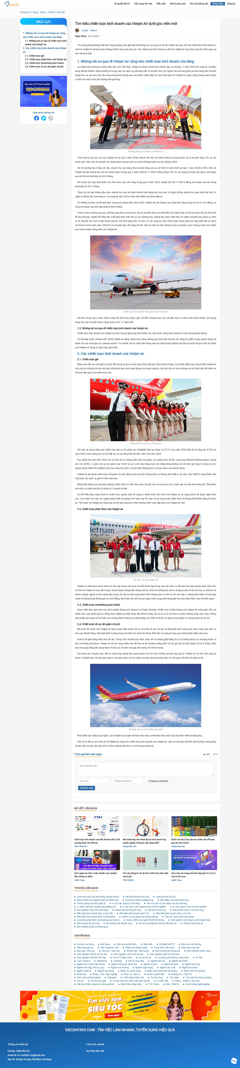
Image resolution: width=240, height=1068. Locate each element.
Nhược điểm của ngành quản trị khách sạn (98, 900)
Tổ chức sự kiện (98, 981)
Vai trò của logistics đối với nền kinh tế (157, 923)
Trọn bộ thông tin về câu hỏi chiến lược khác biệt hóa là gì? (145, 875)
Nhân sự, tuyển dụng (131, 971)
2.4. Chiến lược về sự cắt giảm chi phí (44, 66)
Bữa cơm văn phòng (191, 944)
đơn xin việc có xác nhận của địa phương (167, 903)
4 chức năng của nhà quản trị (91, 903)
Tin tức (80, 981)
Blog (35, 12)
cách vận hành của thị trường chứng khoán (98, 896)
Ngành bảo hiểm (180, 961)
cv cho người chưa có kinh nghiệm (190, 906)
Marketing (102, 961)
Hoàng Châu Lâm (129, 846)
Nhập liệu (81, 974)
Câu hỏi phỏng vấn (199, 3)
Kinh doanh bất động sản (167, 951)
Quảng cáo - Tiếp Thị (181, 974)
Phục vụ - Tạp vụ (132, 974)
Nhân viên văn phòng (194, 971)
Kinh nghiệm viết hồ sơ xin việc (92, 954)
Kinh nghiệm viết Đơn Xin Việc (91, 957)
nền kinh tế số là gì (157, 910)
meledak (117, 961)
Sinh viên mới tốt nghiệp (89, 977)
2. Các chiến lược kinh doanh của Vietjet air (44, 50)
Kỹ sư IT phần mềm (122, 957)
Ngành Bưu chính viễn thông (91, 964)
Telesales (111, 977)
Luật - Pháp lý (83, 961)
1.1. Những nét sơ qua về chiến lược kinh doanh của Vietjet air (46, 42)
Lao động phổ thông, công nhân (173, 957)
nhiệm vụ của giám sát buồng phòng (140, 916)
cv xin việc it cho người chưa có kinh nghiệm (144, 906)
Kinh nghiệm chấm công (199, 951)
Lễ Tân (199, 957)
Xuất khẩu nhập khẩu (131, 984)
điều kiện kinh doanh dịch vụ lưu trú (173, 913)
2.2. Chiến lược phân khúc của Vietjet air (46, 59)
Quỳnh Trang (79, 880)
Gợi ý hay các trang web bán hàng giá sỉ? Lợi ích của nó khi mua (193, 875)
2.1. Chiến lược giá (34, 55)
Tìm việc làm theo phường (198, 977)
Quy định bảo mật (95, 1051)
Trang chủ (25, 12)
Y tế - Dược (153, 984)
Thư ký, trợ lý (156, 977)
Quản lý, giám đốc (155, 974)
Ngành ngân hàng (144, 967)
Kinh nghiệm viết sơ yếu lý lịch (128, 954)
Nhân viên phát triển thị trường (162, 971)
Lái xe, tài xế (145, 957)
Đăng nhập (217, 3)
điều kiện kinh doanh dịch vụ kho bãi (95, 913)
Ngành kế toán (171, 964)
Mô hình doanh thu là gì (137, 896)
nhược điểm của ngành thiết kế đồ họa (145, 920)
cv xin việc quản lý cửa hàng (126, 903)
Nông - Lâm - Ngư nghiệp (105, 974)
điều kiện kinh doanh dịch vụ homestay (96, 916)
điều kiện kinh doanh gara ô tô (134, 913)
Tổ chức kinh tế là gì (193, 923)
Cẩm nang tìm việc (143, 3)
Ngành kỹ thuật (192, 964)
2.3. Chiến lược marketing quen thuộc (44, 62)
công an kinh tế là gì (165, 896)
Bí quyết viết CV (167, 944)
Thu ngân (174, 977)
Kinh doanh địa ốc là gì (88, 923)
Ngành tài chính (190, 967)
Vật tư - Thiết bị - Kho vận (52, 12)
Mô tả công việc (178, 3)
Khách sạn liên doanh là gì (128, 910)
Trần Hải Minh (128, 880)
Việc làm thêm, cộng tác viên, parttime (95, 984)
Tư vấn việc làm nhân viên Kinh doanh (131, 981)
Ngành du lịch (150, 964)
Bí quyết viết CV (122, 3)
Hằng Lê (93, 30)
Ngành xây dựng (106, 971)
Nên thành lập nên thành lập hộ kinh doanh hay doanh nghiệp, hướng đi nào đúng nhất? (144, 841)
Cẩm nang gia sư (85, 947)
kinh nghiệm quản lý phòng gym (92, 926)
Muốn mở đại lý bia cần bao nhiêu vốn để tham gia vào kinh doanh (193, 841)
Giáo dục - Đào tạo (86, 951)
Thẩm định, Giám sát (133, 977)
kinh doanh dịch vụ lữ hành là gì (188, 910)
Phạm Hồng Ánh (80, 846)
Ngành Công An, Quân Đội (124, 964)
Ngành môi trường (120, 967)
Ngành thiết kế (84, 971)
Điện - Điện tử (172, 984)
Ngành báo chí (158, 961)
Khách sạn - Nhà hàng (137, 951)
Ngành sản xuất (167, 967)
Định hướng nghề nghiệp (198, 984)
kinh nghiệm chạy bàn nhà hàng (92, 910)
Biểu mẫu (161, 3)
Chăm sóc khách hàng (136, 947)
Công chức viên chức (164, 947)
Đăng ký (231, 3)
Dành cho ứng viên (190, 947)
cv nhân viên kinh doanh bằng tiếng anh (96, 906)
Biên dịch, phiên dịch (127, 944)
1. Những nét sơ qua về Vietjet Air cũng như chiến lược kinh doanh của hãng (44, 35)
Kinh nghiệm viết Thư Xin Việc (164, 954)
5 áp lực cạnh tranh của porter (179, 916)
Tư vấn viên (162, 981)
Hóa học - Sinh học (111, 951)
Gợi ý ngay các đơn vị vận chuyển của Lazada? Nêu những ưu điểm (95, 875)
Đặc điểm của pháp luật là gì (174, 900)
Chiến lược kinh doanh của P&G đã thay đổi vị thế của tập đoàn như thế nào (97, 841)
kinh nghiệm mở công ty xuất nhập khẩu (190, 920)
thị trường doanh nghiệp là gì (139, 900)
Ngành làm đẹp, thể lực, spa (90, 967)
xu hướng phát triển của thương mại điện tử (98, 920)
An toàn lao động (85, 944)
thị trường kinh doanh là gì (119, 923)
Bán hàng (105, 944)
